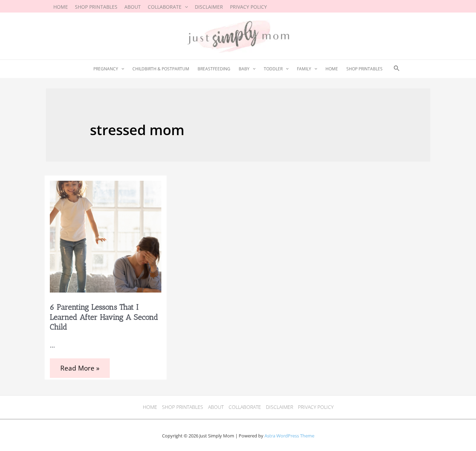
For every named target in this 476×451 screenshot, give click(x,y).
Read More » (79, 369)
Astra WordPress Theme (289, 436)
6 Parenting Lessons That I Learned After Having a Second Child (104, 317)
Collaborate (245, 407)
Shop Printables (182, 407)
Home (150, 407)
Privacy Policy (315, 407)
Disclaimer (279, 407)
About (216, 407)
